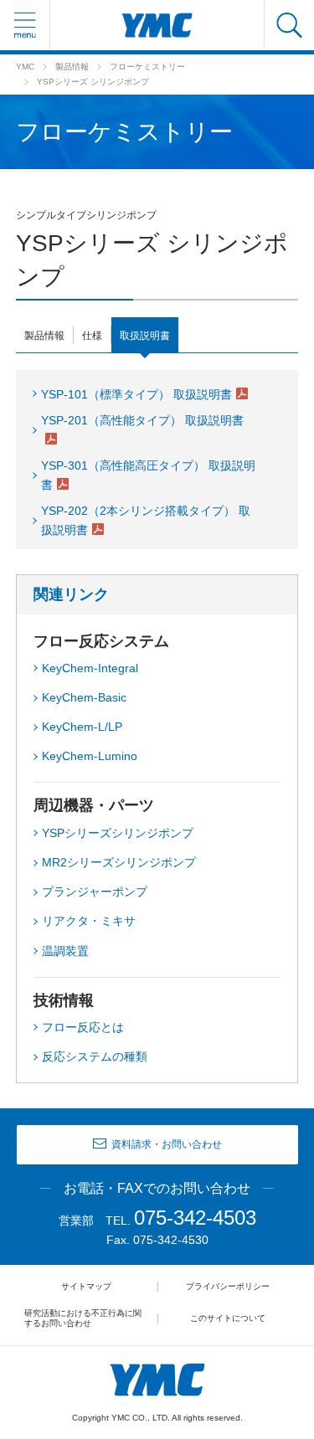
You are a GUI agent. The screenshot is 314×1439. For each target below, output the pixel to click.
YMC (25, 66)
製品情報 (72, 66)
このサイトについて (227, 1318)
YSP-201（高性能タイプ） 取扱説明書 (142, 420)
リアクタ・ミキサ (89, 921)
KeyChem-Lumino (89, 756)
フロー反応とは (83, 1027)
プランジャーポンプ (94, 891)
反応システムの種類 (94, 1056)
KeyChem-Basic (84, 697)
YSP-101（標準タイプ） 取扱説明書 (136, 394)
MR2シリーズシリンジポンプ (119, 862)
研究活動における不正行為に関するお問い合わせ (83, 1318)
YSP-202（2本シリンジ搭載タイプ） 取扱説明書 (145, 520)
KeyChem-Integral (90, 668)
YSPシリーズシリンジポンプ (117, 833)
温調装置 (65, 951)
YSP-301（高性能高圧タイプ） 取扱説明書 (148, 475)
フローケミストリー (147, 66)
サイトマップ (86, 1286)
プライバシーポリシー (228, 1286)
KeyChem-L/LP (82, 726)
